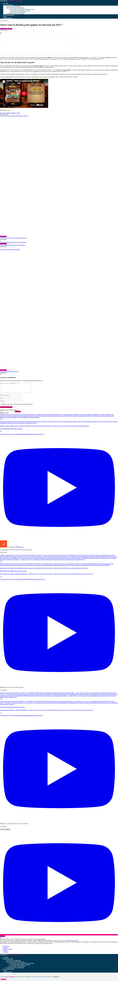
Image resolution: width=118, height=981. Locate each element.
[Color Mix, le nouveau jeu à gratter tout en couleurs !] (59, 175)
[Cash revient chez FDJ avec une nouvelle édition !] (59, 242)
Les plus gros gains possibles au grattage (20, 10)
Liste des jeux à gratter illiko (13, 6)
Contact (5, 950)
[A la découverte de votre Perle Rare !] (59, 309)
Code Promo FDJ (7, 18)
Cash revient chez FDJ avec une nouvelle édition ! (12, 245)
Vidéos (5, 16)
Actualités (5, 3)
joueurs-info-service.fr (72, 940)
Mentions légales (7, 949)
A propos (5, 952)
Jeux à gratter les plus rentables (17, 12)
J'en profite (3, 979)
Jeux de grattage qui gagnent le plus (15, 7)
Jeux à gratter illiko (8, 5)
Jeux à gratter (3, 28)
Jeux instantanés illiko (8, 15)
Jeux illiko (9, 28)
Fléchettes (13, 113)
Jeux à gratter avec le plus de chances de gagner (22, 9)
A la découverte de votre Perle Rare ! (9, 371)
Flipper (18, 113)
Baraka (96, 70)
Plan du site (6, 946)
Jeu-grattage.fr (3, 0)
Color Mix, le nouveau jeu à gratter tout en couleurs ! (13, 238)
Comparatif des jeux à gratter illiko (15, 13)
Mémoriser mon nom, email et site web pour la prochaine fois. (17, 404)
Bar (1, 113)
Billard (8, 113)
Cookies (5, 947)
